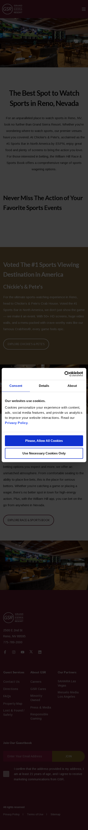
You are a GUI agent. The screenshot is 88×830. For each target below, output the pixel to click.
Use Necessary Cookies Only (44, 453)
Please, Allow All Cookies (44, 440)
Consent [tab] (15, 386)
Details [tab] (44, 386)
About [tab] (72, 386)
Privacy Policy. (16, 423)
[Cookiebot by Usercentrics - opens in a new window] (64, 374)
